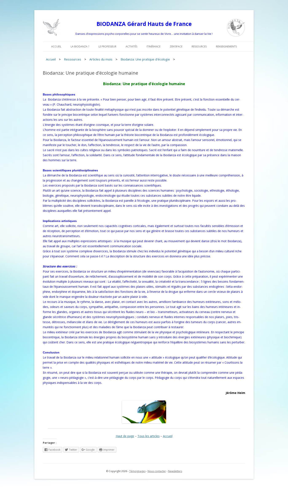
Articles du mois (100, 59)
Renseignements (226, 46)
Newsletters (175, 471)
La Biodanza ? (80, 46)
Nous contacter (157, 471)
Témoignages (137, 471)
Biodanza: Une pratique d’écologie (145, 59)
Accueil (56, 46)
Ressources (199, 46)
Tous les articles (148, 436)
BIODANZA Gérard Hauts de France (144, 24)
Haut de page (125, 436)
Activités (131, 46)
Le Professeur (107, 46)
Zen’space (176, 46)
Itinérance (153, 46)
